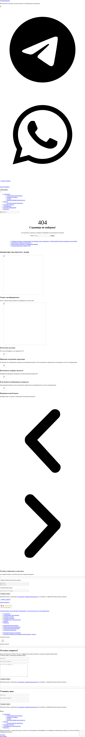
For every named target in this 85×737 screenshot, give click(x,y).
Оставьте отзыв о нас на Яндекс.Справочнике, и (24, 611)
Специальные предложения (14, 195)
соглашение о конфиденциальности (28, 596)
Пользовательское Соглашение (12, 632)
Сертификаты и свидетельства (12, 619)
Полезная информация (9, 207)
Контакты (6, 209)
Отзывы (9, 198)
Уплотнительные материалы (15, 203)
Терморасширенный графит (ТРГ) (21, 245)
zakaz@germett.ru (5, 187)
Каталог (5, 201)
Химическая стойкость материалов (21, 242)
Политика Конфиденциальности (16, 200)
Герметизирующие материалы (11, 627)
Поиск (2, 212)
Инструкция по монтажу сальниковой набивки (24, 244)
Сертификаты (7, 206)
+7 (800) (5, 181)
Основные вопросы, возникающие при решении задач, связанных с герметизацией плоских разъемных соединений (44, 241)
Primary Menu (4, 189)
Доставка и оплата (8, 204)
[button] (42, 441)
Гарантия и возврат (12, 197)
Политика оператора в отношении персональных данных (19, 634)
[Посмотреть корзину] (42, 216)
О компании (6, 194)
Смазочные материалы (9, 630)
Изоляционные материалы (10, 625)
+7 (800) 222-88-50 (5, 599)
